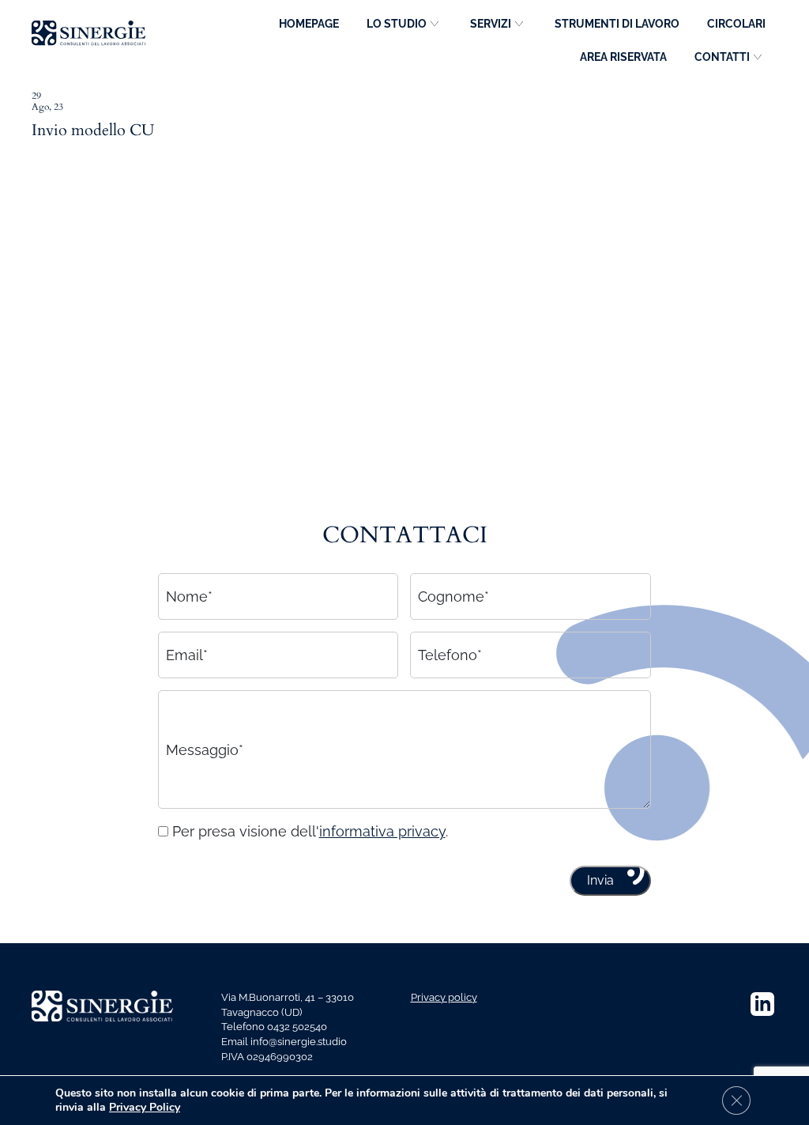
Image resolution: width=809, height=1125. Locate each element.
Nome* (189, 596)
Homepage (309, 23)
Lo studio (397, 23)
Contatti (722, 57)
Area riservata (623, 57)
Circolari (736, 23)
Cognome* (453, 596)
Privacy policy (444, 997)
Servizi (490, 23)
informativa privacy (382, 831)
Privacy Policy (144, 1107)
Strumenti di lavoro (617, 23)
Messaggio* (204, 749)
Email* (187, 655)
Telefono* (450, 655)
